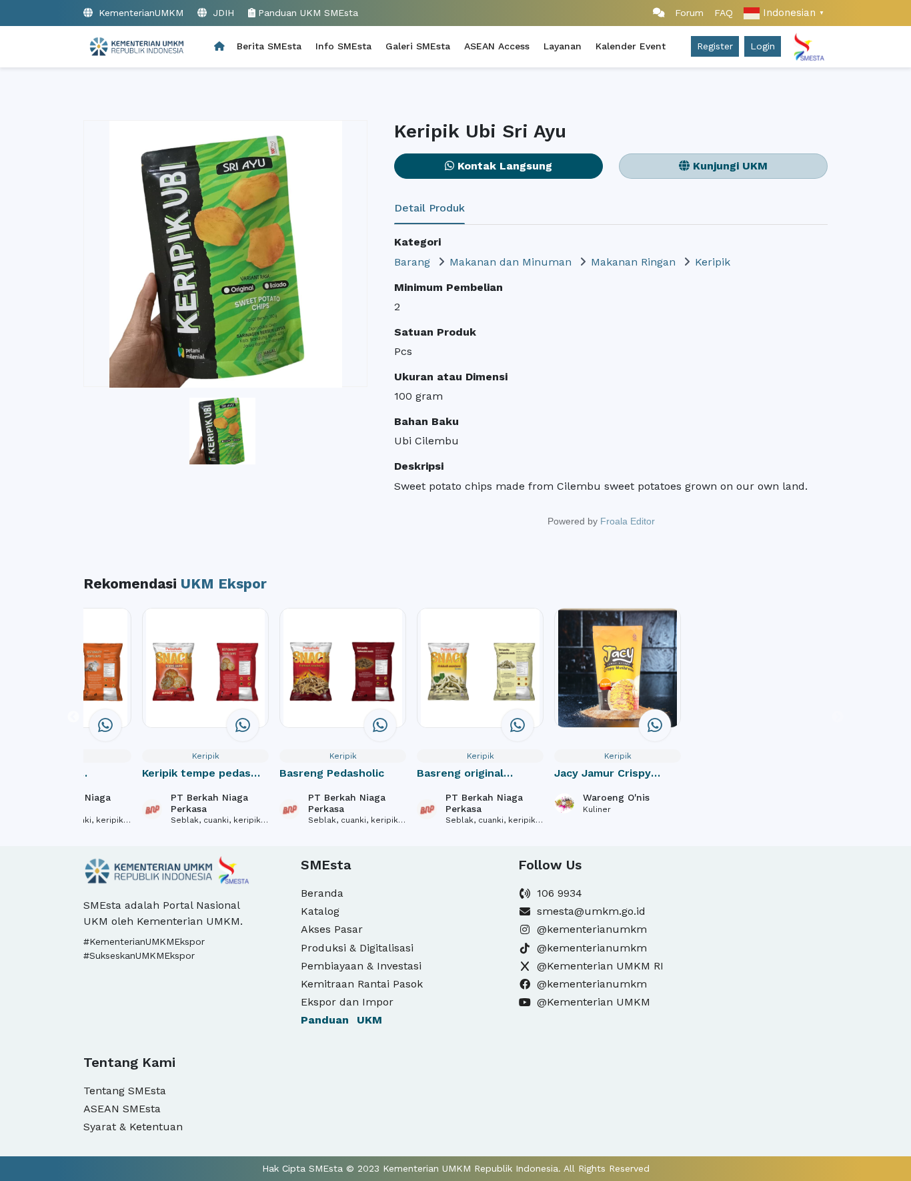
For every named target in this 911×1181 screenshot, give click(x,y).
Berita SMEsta (269, 46)
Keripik (712, 262)
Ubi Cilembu (426, 440)
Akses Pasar (332, 929)
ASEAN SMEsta (122, 1108)
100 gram (418, 396)
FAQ (723, 12)
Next (837, 717)
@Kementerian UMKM (593, 1002)
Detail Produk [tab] (429, 208)
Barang (412, 262)
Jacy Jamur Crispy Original (602, 774)
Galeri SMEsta (417, 46)
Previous (73, 717)
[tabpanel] (611, 387)
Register (715, 46)
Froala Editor (627, 521)
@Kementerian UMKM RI (600, 965)
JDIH (221, 12)
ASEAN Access (497, 46)
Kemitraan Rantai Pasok (362, 983)
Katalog (320, 911)
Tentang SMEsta (124, 1090)
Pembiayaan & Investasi (361, 965)
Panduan (341, 1020)
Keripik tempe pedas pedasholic (196, 774)
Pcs (403, 351)
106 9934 (559, 893)
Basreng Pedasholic (331, 773)
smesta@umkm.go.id (591, 911)
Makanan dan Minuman (510, 262)
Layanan (563, 46)
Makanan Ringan (633, 262)
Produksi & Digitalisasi (357, 947)
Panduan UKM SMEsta (308, 12)
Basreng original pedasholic (460, 774)
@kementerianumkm (592, 929)
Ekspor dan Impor (347, 1002)
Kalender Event (631, 46)
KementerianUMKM (139, 12)
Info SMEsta (343, 46)
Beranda (322, 893)
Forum (684, 12)
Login (762, 46)
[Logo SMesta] (136, 46)
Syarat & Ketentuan (133, 1126)
